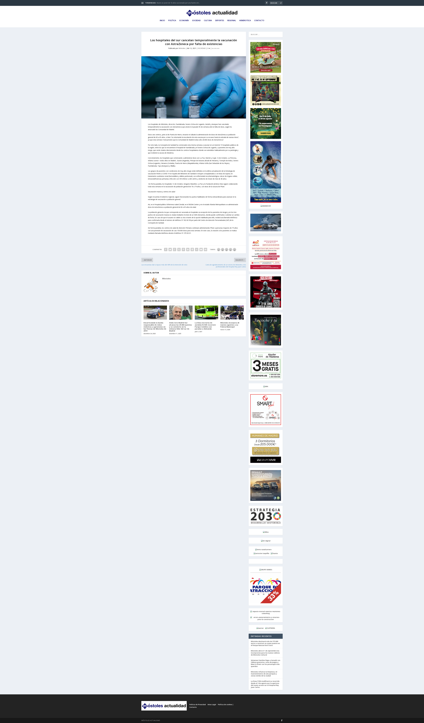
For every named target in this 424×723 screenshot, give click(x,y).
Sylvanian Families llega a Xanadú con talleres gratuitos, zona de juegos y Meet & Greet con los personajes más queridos (265, 663)
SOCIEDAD (202, 48)
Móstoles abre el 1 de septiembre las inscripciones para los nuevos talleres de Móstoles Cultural (265, 653)
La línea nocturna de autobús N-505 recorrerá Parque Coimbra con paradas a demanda (205, 326)
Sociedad (196, 21)
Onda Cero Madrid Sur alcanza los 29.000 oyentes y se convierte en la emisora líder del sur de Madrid (180, 327)
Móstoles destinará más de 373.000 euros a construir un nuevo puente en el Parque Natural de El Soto (265, 643)
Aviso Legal (212, 704)
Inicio (162, 21)
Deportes (219, 21)
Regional (231, 21)
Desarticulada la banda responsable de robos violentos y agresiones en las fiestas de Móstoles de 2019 (155, 327)
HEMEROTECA (245, 21)
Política (172, 21)
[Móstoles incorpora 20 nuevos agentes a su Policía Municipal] (232, 313)
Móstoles (182, 48)
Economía (184, 21)
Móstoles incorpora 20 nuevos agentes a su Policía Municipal (229, 325)
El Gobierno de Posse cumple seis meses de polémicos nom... (179, 3)
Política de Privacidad (197, 704)
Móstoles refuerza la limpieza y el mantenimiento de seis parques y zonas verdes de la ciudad (264, 674)
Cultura (208, 21)
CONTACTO (259, 21)
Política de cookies (225, 704)
